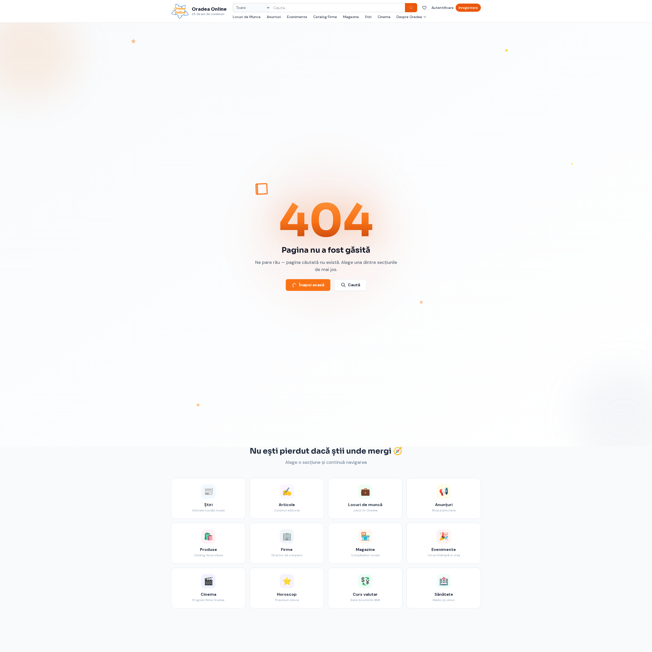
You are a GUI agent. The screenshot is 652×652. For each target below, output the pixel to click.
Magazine (351, 17)
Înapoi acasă (311, 285)
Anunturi (274, 17)
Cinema (384, 17)
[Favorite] (424, 8)
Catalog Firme (325, 17)
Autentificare (442, 7)
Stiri (368, 17)
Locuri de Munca (247, 17)
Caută (354, 285)
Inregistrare (468, 7)
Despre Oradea (409, 17)
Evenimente (297, 17)
